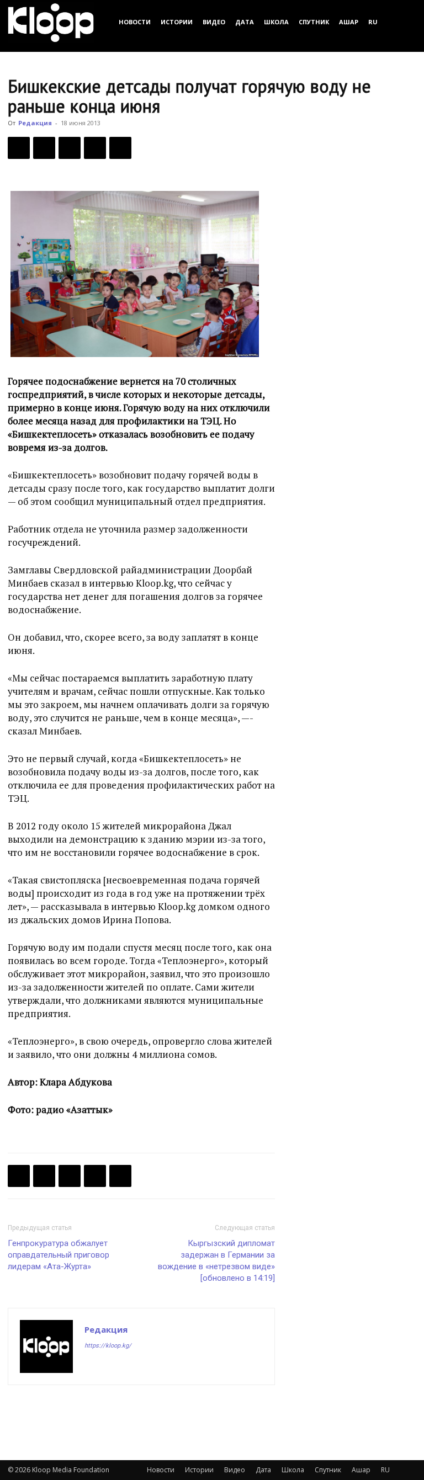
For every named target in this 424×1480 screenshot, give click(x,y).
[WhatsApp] (120, 148)
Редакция (35, 123)
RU (373, 22)
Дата (244, 22)
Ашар (348, 22)
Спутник (314, 22)
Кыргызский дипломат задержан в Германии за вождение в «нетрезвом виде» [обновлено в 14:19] (216, 1260)
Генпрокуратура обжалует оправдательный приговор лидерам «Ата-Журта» (58, 1254)
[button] (403, 21)
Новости (135, 22)
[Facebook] (19, 148)
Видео (214, 22)
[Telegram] (95, 148)
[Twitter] (44, 148)
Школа (276, 22)
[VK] (70, 148)
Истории (177, 22)
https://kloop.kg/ (107, 1345)
